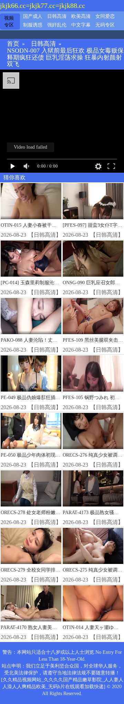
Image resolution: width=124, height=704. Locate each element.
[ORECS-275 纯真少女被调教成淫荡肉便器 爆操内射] (93, 546)
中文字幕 (81, 25)
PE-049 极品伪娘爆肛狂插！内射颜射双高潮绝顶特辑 (57, 397)
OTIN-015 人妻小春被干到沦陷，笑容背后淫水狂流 (55, 225)
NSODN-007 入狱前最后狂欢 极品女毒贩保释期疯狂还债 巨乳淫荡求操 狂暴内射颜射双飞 (65, 57)
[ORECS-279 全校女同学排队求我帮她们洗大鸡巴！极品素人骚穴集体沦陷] (31, 546)
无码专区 (105, 25)
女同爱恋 (105, 16)
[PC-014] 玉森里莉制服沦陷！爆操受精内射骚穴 (51, 282)
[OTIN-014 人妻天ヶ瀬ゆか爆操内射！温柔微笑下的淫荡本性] (93, 603)
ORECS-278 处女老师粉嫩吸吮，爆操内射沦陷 (50, 512)
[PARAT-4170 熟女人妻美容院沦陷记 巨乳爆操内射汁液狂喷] (31, 603)
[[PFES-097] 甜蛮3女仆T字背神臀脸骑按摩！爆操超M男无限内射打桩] (93, 201)
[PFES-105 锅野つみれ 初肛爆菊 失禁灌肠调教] (93, 373)
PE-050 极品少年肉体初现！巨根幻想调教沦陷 (50, 455)
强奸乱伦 (56, 25)
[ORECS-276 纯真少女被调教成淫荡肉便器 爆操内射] (93, 431)
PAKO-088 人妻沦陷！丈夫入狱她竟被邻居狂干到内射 (58, 340)
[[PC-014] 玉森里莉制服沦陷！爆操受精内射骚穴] (31, 259)
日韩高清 (56, 16)
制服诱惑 (32, 25)
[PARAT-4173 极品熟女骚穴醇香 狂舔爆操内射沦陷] (93, 488)
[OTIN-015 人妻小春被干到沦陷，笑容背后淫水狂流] (31, 201)
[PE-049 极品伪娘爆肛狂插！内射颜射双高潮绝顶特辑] (31, 373)
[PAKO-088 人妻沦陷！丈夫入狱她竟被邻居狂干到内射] (31, 316)
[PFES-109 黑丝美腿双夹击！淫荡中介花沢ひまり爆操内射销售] (93, 316)
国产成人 (32, 16)
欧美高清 (81, 16)
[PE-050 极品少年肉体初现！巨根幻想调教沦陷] (31, 431)
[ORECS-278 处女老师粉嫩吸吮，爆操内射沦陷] (31, 488)
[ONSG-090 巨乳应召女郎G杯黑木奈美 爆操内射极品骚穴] (93, 259)
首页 (13, 44)
